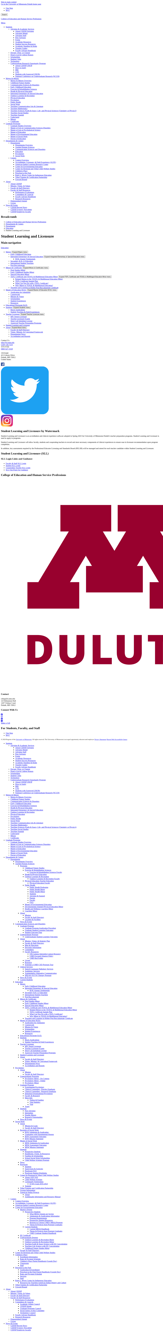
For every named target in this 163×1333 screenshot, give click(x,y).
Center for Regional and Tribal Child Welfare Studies (35, 1253)
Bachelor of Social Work (29, 1130)
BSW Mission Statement (34, 1139)
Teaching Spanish (17, 831)
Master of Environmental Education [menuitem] (24, 134)
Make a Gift (5, 723)
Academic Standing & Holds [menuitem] (26, 46)
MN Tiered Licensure (19, 317)
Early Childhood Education (21, 254)
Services (23, 1276)
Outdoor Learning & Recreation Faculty (45, 879)
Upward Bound (21, 1287)
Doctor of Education (18, 855)
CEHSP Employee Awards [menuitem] (21, 212)
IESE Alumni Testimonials (25, 259)
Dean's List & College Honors (22, 771)
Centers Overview (22, 1201)
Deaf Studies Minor (18, 270)
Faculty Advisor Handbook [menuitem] (25, 51)
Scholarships (15, 299)
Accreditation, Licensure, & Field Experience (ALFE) (35, 1203)
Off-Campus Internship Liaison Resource (45, 954)
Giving (27, 960)
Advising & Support (37, 896)
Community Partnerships (34, 1182)
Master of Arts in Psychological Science (25, 846)
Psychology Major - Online (35, 1081)
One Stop (9, 8)
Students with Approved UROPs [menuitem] (27, 74)
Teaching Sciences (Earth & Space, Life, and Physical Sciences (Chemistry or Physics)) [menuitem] (43, 111)
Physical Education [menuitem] (18, 98)
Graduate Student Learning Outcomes (39, 930)
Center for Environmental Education (29, 1207)
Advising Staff (20, 752)
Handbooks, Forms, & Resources (37, 1154)
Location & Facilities (33, 920)
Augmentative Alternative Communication (41, 973)
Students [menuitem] (9, 27)
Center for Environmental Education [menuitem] (29, 167)
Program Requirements (38, 1218)
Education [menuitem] (19, 152)
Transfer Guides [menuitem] (21, 48)
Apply (27, 1106)
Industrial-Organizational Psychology (39, 1094)
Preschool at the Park (23, 1268)
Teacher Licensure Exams (20, 319)
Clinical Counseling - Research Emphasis (40, 1091)
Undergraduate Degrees (29, 1238)
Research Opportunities (33, 1117)
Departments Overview (24, 862)
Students (9, 307)
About (8, 327)
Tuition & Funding (37, 1100)
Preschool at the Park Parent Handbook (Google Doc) (40, 1272)
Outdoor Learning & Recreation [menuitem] (23, 96)
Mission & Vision (17, 297)
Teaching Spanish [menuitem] (17, 115)
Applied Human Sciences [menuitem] (24, 147)
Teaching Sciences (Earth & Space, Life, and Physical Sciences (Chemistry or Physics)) (43, 827)
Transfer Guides (21, 765)
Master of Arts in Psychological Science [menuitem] (25, 130)
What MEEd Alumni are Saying (42, 1214)
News (22, 1162)
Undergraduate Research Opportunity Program (28, 780)
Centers (13, 1199)
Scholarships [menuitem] (15, 57)
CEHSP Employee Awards (21, 1330)
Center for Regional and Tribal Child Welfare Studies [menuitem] (35, 169)
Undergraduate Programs (29, 1076)
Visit (31, 1104)
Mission (28, 915)
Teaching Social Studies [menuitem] (20, 113)
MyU (8, 10)
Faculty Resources (32, 952)
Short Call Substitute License (21, 321)
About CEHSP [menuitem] (16, 184)
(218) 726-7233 (7, 345)
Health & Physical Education (21, 808)
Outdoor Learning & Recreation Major (39, 1240)
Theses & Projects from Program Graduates (46, 1225)
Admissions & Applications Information (45, 1216)
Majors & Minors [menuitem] (12, 78)
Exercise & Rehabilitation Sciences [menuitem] (24, 89)
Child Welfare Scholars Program (37, 1160)
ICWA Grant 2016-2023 (39, 1184)
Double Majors (30, 1115)
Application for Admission (20, 292)
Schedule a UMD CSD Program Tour (39, 965)
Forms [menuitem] (17, 40)
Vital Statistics (35, 1102)
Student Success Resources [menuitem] (25, 44)
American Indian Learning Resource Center (31, 1205)
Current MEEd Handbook (39, 1229)
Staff (22, 1265)
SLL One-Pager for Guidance (17, 470)
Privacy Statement (100, 739)
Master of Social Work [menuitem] (19, 136)
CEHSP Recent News (19, 1326)
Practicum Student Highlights (36, 1173)
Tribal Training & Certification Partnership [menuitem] (31, 177)
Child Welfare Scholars (33, 1180)
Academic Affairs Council (30, 1304)
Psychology (15, 816)
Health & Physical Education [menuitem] (21, 91)
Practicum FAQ (31, 1171)
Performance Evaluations (24, 1300)
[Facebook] (81, 714)
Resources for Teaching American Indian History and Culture (43, 1283)
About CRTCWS (31, 1177)
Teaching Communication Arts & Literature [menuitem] (27, 106)
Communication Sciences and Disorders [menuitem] (30, 149)
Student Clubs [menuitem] (16, 59)
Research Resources (22, 1317)
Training (28, 1186)
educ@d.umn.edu (7, 343)
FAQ (31, 902)
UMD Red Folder (36, 958)
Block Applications (18, 310)
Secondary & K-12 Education (22, 261)
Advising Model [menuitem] (21, 33)
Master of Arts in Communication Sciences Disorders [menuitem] (30, 128)
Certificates (15, 838)
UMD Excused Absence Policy (41, 956)
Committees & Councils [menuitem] (24, 194)
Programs (23, 866)
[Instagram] (81, 717)
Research (28, 963)
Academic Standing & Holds (26, 763)
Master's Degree (26, 1210)
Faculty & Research (32, 1096)
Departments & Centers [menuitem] (14, 141)
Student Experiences (18, 301)
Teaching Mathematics (19, 825)
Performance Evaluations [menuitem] (24, 192)
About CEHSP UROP (23, 782)
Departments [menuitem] (15, 143)
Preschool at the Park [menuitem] (23, 173)
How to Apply (20, 784)
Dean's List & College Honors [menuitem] (22, 55)
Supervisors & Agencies (34, 1169)
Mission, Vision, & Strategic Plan (37, 941)
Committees (29, 950)
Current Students (26, 980)
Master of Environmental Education (24, 851)
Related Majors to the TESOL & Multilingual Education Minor (39, 279)
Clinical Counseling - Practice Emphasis (40, 1089)
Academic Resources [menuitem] (23, 42)
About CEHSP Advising (24, 748)
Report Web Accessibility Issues (117, 739)
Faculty (32, 900)
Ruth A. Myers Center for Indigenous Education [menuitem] (33, 175)
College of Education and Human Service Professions (21, 19)
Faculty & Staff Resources (20, 1298)
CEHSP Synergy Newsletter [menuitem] (21, 210)
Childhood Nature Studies (20, 799)
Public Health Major (37, 889)
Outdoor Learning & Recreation (23, 812)
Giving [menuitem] (13, 203)
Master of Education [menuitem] (18, 132)
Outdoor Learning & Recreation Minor (39, 1242)
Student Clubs (16, 776)
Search (4, 15)
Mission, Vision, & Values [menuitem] (20, 186)
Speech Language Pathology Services (39, 969)
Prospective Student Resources (41, 1220)
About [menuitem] (8, 182)
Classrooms (24, 1263)
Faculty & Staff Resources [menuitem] (20, 190)
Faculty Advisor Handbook (25, 767)
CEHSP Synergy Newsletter (21, 1328)
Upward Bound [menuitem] (21, 179)
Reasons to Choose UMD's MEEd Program (46, 1223)
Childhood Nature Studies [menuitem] (20, 83)
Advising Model (21, 750)
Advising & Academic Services (22, 746)
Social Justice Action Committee (32, 1311)
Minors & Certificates (14, 268)
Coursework (15, 294)
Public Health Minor (37, 892)
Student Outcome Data (33, 932)
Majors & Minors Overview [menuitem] (21, 81)
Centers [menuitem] (13, 158)
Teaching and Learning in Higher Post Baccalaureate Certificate (34, 288)
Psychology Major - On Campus (37, 1079)
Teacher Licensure (13, 314)
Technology (15, 778)
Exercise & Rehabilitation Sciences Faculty (46, 872)
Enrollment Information (29, 1257)
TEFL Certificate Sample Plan (26, 281)
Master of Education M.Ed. (16, 290)
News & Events (26, 922)
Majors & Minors (12, 795)
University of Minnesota (24, 739)
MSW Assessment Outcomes (36, 1145)
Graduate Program (27, 926)
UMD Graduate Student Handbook (43, 1233)
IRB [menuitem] (16, 70)
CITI (17, 788)
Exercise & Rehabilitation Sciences (24, 806)
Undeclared (15, 834)
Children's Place (21, 1255)
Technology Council (27, 1313)
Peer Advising (30, 1111)
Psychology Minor (32, 1083)
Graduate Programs (13, 840)
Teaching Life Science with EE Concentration (42, 1246)
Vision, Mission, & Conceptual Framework (27, 332)
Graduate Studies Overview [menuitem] (21, 126)
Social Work (15, 821)
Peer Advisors (20, 754)
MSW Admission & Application (37, 1143)
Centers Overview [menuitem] (22, 160)
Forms (17, 756)
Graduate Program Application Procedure (40, 928)
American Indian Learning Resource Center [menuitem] (31, 164)
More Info (28, 1098)
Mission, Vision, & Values (20, 1293)
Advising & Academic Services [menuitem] (22, 29)
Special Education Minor (20, 274)
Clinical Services (26, 967)
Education (9, 228)
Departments (10, 226)
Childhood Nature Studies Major (37, 1248)
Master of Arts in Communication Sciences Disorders (30, 844)
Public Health (16, 819)
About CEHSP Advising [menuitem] (24, 31)
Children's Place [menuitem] (21, 171)
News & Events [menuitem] (12, 205)
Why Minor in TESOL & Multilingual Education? (34, 285)
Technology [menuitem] (15, 61)
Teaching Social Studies (20, 829)
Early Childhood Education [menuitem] (21, 87)
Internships (29, 1113)
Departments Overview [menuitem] (24, 145)
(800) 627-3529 (7, 349)
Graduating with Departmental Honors (39, 1134)
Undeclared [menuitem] (15, 117)
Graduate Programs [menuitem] (13, 124)
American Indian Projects (29, 1192)
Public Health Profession (39, 887)
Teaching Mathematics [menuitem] (19, 109)
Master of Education (18, 849)
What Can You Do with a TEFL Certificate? (31, 283)
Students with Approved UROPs (27, 791)
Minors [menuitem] (13, 119)
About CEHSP (16, 1291)
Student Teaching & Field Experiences (25, 312)
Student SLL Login (13, 466)
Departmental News (18, 334)
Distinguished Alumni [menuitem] (19, 201)
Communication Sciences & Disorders (25, 801)
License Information (27, 1190)
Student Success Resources (25, 761)
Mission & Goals (31, 1126)
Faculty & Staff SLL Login (16, 463)
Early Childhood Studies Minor (22, 272)
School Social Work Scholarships (37, 1158)
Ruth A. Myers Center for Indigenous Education (33, 1281)
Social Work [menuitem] (15, 104)
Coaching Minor (31, 911)
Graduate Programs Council (30, 1308)
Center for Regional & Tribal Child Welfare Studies (39, 1175)
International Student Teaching (22, 263)
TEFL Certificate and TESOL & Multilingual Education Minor (34, 277)
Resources (14, 303)
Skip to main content (8, 2)
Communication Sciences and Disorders (30, 924)
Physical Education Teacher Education (39, 881)
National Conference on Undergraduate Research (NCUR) (37, 793)
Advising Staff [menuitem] (20, 35)
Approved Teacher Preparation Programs (26, 323)
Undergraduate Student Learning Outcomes (41, 937)
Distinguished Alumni (19, 1319)
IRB (16, 786)
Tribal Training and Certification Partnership (36, 1188)
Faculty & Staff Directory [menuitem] (20, 188)
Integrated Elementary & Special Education (27, 257)
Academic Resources (23, 758)
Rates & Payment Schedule (30, 1259)
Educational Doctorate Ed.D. (17, 305)
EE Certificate (25, 1235)
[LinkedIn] (81, 719)
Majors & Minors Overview (21, 797)
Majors (8, 252)
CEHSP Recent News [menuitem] (19, 207)
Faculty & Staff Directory (20, 330)
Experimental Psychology (34, 1087)
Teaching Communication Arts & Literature (27, 823)
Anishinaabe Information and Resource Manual (42, 1197)
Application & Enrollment (30, 1270)
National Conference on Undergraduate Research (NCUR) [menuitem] (37, 76)
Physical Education (18, 814)
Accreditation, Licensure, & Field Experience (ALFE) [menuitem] (35, 162)
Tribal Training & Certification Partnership (31, 1285)
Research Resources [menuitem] (22, 199)
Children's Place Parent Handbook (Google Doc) (38, 1261)
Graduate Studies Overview (21, 842)
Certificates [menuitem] (15, 121)
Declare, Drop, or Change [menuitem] (20, 53)
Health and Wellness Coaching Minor (39, 909)
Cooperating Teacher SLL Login (18, 468)
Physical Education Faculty (40, 883)
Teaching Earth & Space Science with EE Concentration (46, 1244)
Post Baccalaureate (18, 265)
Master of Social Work (19, 853)
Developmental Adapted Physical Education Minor (44, 907)
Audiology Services (32, 971)
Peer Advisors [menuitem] (20, 38)
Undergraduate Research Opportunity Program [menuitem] (28, 63)
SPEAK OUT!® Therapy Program (38, 975)
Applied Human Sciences (24, 864)
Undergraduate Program (29, 935)
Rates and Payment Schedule (31, 1274)
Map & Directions (31, 945)
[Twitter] (81, 721)
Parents (32, 898)
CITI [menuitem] (17, 72)
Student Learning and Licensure (18, 325)
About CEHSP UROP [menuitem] (23, 66)
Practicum (24, 1164)
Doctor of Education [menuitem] (18, 139)
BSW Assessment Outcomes (35, 1137)
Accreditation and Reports (20, 336)
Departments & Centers (14, 224)
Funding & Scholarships (34, 1156)
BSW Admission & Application (37, 1132)
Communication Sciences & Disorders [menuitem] (25, 85)
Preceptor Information (33, 947)
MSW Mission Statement (34, 1147)
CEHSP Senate (26, 1306)
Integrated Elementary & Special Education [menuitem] (27, 94)
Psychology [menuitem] (15, 100)
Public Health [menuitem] (16, 102)
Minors (13, 836)
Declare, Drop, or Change (20, 769)
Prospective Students (32, 1152)
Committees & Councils (24, 1302)
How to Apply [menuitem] (20, 68)
